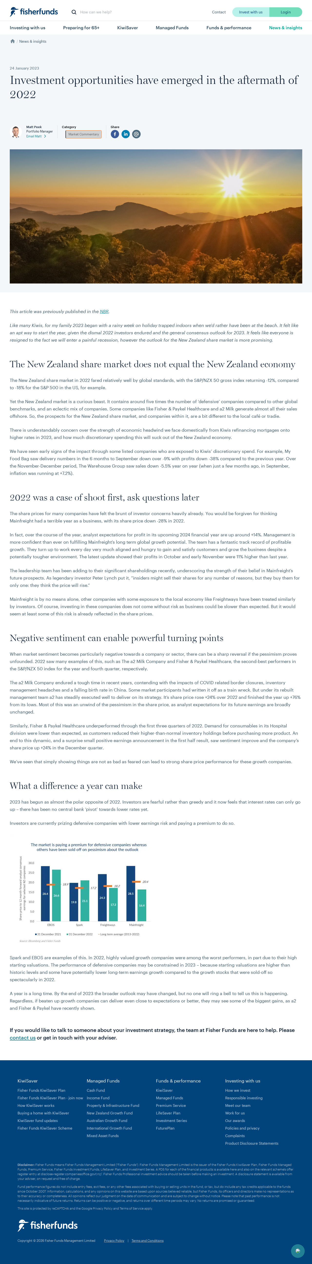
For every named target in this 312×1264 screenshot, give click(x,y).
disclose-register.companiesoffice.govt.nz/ (71, 1174)
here (233, 1169)
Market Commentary (83, 134)
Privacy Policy (103, 1208)
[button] (298, 1251)
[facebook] (115, 134)
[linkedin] (125, 134)
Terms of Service (132, 1208)
